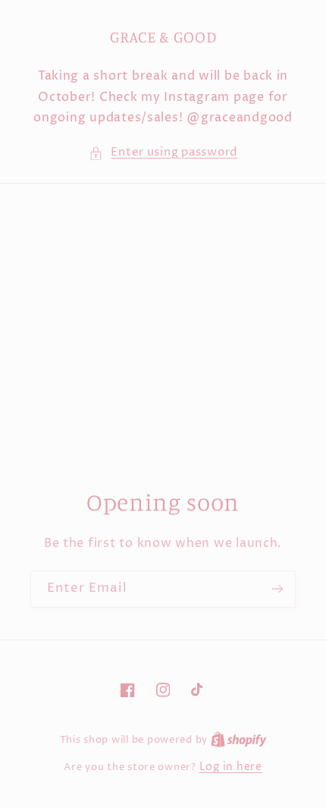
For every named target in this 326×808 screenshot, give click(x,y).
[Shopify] (239, 740)
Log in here (230, 767)
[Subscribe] (277, 589)
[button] (163, 153)
